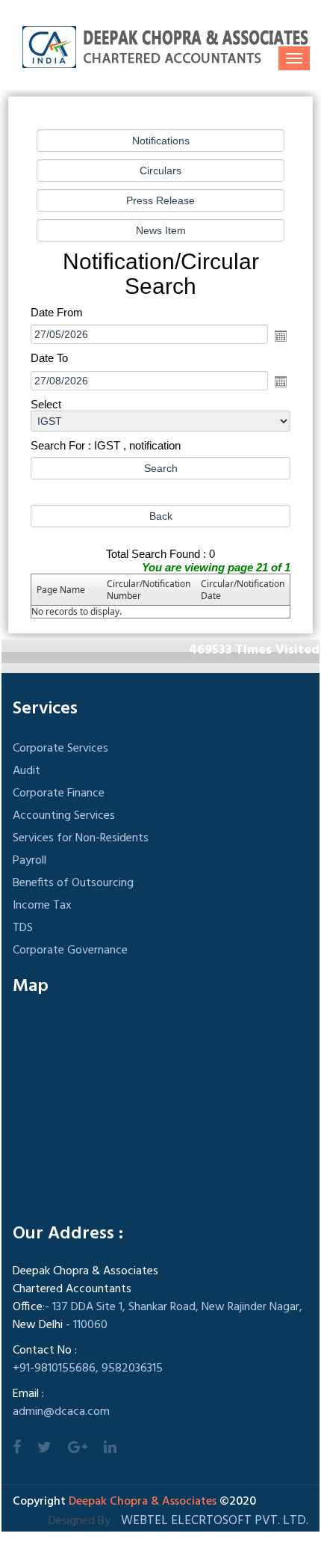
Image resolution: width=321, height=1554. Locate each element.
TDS (23, 928)
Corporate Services (60, 748)
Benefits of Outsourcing (73, 883)
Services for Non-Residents (81, 838)
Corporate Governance (70, 950)
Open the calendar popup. (280, 336)
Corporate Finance (59, 793)
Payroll (29, 860)
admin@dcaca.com (61, 1412)
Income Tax (42, 905)
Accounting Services (64, 816)
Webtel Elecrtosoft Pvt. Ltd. (214, 1520)
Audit (26, 771)
